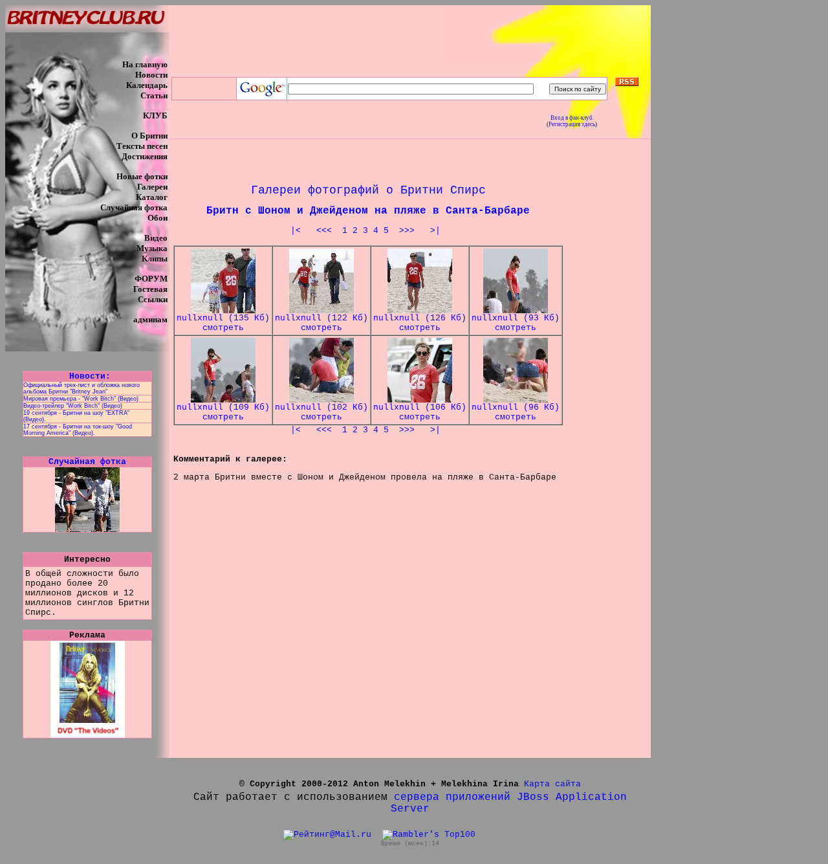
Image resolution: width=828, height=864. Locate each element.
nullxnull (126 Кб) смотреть (419, 323)
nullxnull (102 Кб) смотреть (321, 412)
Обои (157, 218)
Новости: (87, 376)
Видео (155, 238)
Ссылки (152, 299)
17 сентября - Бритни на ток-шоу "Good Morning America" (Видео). (77, 429)
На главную (144, 64)
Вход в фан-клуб (571, 118)
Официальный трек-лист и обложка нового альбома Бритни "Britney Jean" (81, 388)
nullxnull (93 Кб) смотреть (516, 323)
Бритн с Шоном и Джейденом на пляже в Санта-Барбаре (368, 211)
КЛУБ (155, 115)
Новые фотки (141, 176)
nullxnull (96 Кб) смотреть (516, 412)
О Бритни (149, 135)
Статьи (153, 95)
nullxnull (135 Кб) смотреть (223, 323)
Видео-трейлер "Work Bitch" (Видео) (72, 406)
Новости (151, 75)
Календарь (146, 85)
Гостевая (150, 289)
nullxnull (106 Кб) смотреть (419, 412)
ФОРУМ (151, 278)
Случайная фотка (133, 207)
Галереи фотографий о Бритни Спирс (368, 190)
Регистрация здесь (572, 124)
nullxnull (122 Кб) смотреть (321, 323)
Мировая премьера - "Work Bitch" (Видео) (80, 398)
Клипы (154, 258)
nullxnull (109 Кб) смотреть (223, 412)
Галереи (152, 187)
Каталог (151, 197)
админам (150, 319)
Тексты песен (141, 146)
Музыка (152, 248)
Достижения (144, 156)
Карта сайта (552, 784)
